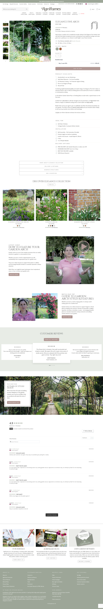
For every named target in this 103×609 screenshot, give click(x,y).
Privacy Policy (6, 584)
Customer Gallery (23, 4)
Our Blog (79, 575)
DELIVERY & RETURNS (51, 166)
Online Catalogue (56, 579)
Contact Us (46, 4)
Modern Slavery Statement (9, 586)
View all (51, 184)
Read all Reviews (51, 339)
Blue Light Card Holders (57, 581)
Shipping (63, 31)
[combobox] (15, 9)
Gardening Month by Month (83, 577)
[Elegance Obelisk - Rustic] (50, 225)
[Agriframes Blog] (51, 538)
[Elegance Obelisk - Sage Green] (48, 225)
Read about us (13, 402)
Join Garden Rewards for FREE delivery (36, 586)
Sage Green (57, 49)
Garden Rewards (76, 41)
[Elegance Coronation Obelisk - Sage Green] (19, 225)
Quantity (58, 53)
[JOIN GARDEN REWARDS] (84, 538)
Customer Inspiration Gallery (83, 581)
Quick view (18, 219)
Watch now (14, 274)
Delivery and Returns (32, 577)
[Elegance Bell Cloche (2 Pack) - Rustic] (85, 225)
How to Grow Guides (81, 579)
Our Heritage (5, 4)
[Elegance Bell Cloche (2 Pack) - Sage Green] (83, 225)
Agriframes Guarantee (7, 577)
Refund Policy (6, 581)
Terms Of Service (6, 579)
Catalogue (52, 4)
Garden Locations (32, 4)
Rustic (60, 49)
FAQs (53, 575)
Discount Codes (55, 586)
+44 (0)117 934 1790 (56, 596)
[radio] (77, 63)
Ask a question (51, 173)
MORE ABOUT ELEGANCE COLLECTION (51, 162)
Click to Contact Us (56, 599)
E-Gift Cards (40, 4)
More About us (18, 559)
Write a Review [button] (88, 430)
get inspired (51, 558)
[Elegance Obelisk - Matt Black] (52, 225)
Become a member (84, 561)
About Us (5, 575)
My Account (30, 584)
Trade (29, 581)
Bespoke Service (31, 579)
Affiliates (54, 584)
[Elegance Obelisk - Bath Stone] (54, 225)
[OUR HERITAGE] (18, 538)
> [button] (52, 515)
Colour (60, 46)
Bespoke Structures (14, 4)
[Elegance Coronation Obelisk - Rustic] (17, 225)
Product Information (56, 577)
